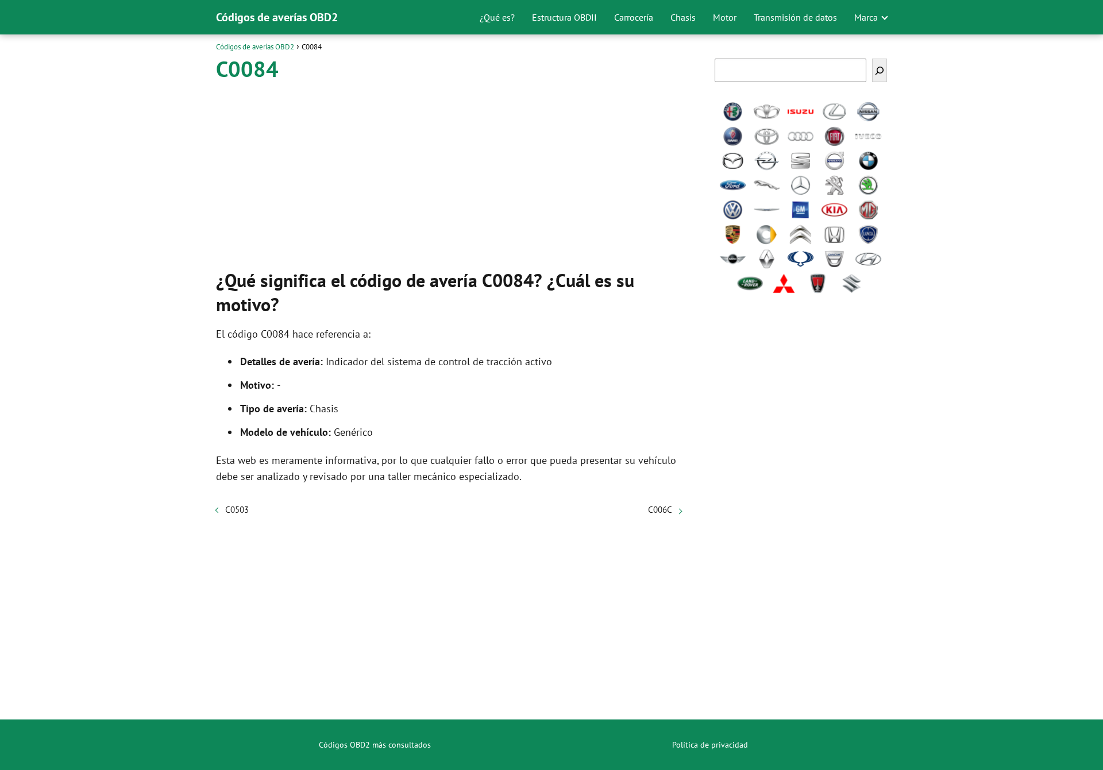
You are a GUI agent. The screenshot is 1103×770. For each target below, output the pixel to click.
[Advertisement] (448, 172)
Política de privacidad (710, 745)
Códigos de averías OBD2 (277, 17)
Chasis (683, 17)
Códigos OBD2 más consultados (375, 745)
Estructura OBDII (564, 17)
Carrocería (633, 17)
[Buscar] (879, 70)
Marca (866, 17)
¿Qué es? (497, 17)
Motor (724, 17)
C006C (660, 509)
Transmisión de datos (795, 17)
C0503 (237, 509)
